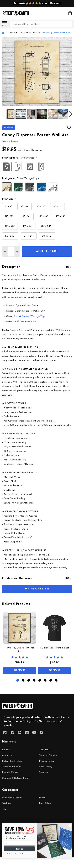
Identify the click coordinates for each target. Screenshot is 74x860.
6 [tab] (45, 680)
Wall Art (6, 803)
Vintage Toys (38, 316)
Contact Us (45, 749)
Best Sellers (45, 803)
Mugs (42, 798)
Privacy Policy (46, 761)
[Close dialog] (69, 825)
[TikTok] (41, 732)
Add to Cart (47, 251)
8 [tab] (56, 680)
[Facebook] (12, 732)
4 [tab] (34, 680)
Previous (3, 114)
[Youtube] (34, 732)
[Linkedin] (27, 732)
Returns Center (10, 772)
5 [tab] (40, 680)
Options (19, 670)
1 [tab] (18, 680)
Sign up (19, 848)
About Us (7, 755)
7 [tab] (51, 680)
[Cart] (70, 13)
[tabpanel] (19, 643)
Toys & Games (21, 316)
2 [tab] (23, 680)
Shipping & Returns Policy (15, 778)
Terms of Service (48, 755)
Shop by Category (12, 798)
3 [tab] (29, 680)
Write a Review (10, 142)
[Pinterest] (20, 732)
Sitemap (43, 772)
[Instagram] (5, 732)
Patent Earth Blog (12, 761)
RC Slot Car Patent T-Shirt (54, 648)
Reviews (6, 749)
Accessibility (45, 766)
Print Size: (9, 199)
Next (70, 114)
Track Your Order (11, 766)
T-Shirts (6, 809)
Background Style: (21, 178)
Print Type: (19, 158)
